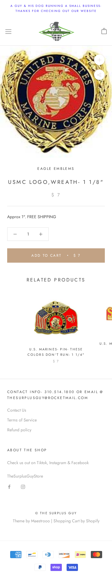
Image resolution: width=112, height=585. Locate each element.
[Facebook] (9, 486)
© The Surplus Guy (56, 513)
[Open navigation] (8, 31)
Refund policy (19, 430)
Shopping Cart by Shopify (76, 521)
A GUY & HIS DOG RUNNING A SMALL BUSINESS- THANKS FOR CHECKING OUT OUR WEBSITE (56, 8)
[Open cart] (104, 31)
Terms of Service (22, 420)
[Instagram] (23, 486)
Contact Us (16, 410)
